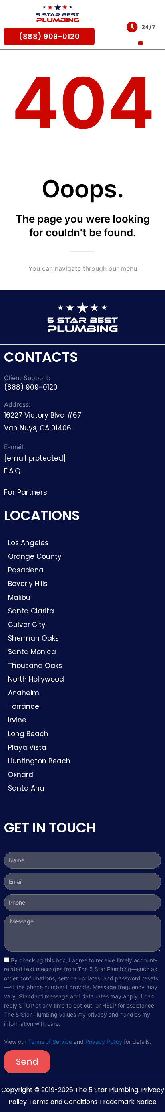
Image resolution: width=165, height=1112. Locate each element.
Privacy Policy (103, 1041)
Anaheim (23, 693)
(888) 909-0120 (49, 36)
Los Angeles (28, 543)
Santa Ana (26, 788)
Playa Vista (27, 747)
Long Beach (28, 734)
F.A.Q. (13, 471)
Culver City (27, 624)
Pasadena (26, 570)
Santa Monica (32, 652)
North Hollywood (36, 679)
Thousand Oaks (35, 665)
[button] (140, 43)
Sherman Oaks (33, 638)
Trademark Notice (128, 1101)
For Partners (25, 492)
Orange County (35, 556)
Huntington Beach (39, 761)
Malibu (19, 597)
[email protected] (35, 458)
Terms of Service (50, 1041)
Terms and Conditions (62, 1101)
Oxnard (20, 774)
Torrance (23, 706)
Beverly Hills (29, 583)
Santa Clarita (31, 611)
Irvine (17, 720)
